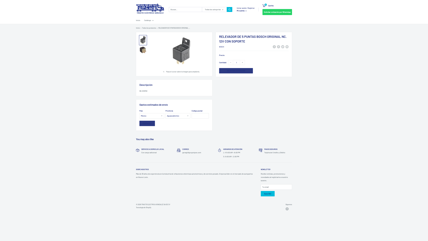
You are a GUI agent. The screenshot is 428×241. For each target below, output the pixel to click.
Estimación (147, 123)
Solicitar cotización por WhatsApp (277, 12)
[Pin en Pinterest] (278, 46)
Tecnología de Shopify (143, 207)
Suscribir (267, 194)
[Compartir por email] (287, 46)
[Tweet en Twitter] (282, 46)
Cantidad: (223, 62)
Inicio (138, 20)
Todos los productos (149, 28)
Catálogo (147, 20)
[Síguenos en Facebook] (287, 208)
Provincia (169, 111)
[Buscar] (229, 9)
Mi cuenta (241, 10)
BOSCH (221, 47)
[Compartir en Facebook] (274, 46)
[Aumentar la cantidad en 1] (242, 62)
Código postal (197, 111)
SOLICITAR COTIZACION (236, 71)
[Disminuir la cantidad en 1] (230, 62)
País (141, 111)
